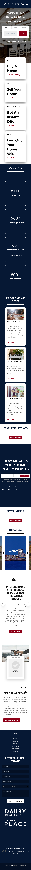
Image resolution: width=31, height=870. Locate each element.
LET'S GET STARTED (11, 720)
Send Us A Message (15, 801)
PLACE (23, 848)
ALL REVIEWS (15, 631)
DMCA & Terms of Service (17, 868)
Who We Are (15, 749)
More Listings (15, 437)
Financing (15, 743)
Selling (15, 741)
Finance (24, 27)
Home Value (15, 746)
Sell (15, 27)
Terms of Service (21, 481)
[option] (15, 553)
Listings (15, 736)
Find (6, 27)
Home (15, 733)
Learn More (22, 41)
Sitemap (27, 868)
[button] (2, 602)
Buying (15, 738)
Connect (15, 751)
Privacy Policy (10, 481)
